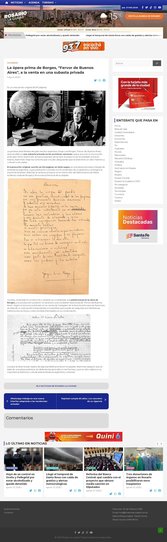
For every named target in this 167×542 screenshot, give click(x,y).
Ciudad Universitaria (124, 132)
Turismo (119, 197)
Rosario (118, 174)
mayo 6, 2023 (13, 77)
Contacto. (9, 512)
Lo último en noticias (26, 443)
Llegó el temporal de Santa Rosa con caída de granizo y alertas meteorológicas (22, 479)
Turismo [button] (48, 2)
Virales (118, 201)
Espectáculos (121, 142)
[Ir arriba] (160, 530)
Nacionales (120, 155)
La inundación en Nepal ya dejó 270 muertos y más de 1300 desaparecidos (143, 477)
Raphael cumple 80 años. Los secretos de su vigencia (81, 399)
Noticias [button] (17, 2)
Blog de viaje (121, 129)
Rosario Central (122, 178)
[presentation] (157, 444)
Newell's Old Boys (123, 158)
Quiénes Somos (11, 509)
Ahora (117, 125)
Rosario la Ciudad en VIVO (127, 181)
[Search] (157, 63)
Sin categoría (121, 184)
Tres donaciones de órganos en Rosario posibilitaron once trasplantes (99, 479)
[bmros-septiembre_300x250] (137, 79)
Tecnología (120, 191)
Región (118, 171)
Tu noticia (119, 194)
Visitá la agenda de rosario (144, 16)
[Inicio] (7, 2)
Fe (116, 145)
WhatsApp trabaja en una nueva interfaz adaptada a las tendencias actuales (28, 401)
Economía (120, 139)
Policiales (119, 161)
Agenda (34, 2)
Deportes (119, 135)
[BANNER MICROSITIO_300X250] (137, 211)
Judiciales (119, 148)
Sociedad (12, 63)
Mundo (118, 152)
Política (118, 165)
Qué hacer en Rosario (125, 168)
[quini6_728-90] (83, 433)
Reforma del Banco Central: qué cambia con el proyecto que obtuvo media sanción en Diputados (63, 481)
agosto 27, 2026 (13, 487)
